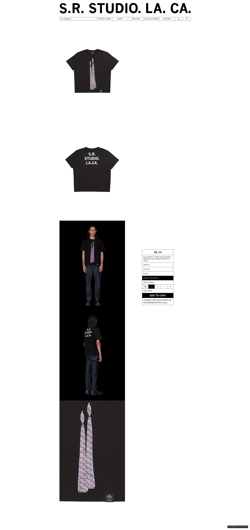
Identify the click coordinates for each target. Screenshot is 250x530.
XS (145, 286)
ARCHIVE (135, 19)
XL (170, 286)
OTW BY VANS (104, 19)
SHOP (120, 19)
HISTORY (167, 19)
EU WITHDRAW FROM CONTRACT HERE (237, 526)
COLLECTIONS (151, 19)
